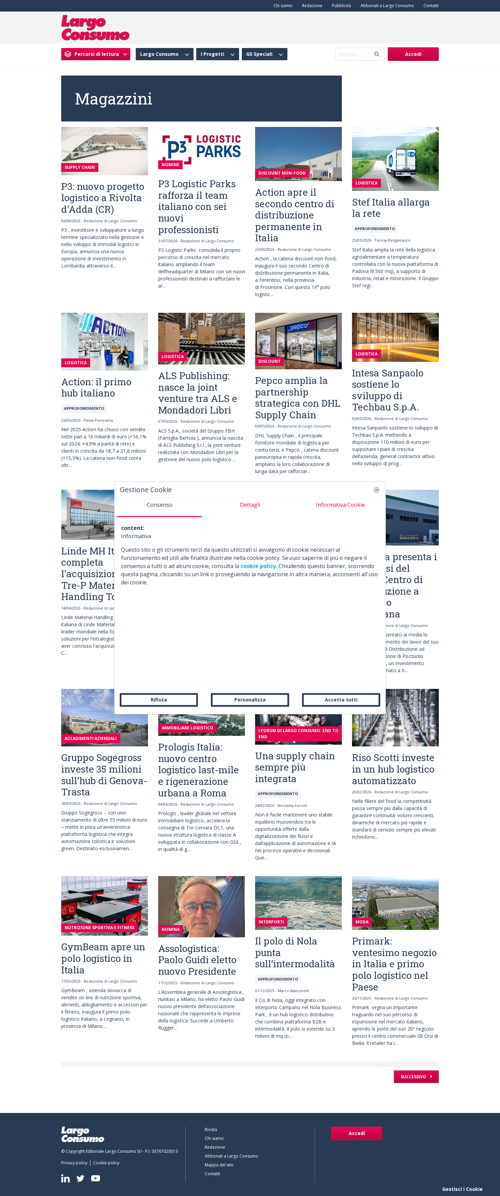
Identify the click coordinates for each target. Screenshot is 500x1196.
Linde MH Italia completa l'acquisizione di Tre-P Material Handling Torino (98, 574)
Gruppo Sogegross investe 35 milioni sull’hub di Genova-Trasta (104, 774)
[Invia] (376, 54)
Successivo (414, 1077)
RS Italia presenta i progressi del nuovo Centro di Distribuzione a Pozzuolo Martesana (394, 585)
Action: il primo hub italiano (96, 387)
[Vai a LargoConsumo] (95, 27)
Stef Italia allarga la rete (391, 208)
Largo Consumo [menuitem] (159, 54)
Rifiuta (159, 699)
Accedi (413, 54)
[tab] (159, 507)
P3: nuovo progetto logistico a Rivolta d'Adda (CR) (102, 197)
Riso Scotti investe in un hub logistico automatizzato (393, 769)
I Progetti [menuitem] (212, 54)
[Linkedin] (65, 1178)
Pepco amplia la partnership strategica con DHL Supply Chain (297, 397)
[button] (376, 489)
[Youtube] (95, 1178)
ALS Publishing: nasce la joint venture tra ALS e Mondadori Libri (197, 392)
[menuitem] (282, 6)
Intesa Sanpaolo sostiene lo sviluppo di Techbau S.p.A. (387, 390)
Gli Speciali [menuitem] (259, 54)
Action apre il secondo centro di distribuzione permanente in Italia (294, 215)
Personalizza (250, 699)
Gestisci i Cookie (462, 1189)
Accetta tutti (341, 699)
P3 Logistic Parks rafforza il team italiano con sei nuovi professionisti (197, 206)
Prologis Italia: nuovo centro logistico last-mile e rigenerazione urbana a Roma (198, 770)
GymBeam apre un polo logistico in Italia (103, 958)
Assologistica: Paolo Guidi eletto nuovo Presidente (197, 959)
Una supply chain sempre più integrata (295, 767)
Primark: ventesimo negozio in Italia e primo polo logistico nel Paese (394, 964)
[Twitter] (80, 1178)
